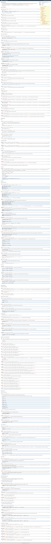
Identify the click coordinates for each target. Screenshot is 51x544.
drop (2, 192)
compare (20, 479)
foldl (2, 70)
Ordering (8, 505)
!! (13, 537)
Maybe (6, 168)
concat (11, 48)
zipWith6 (4, 370)
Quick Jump (45, 0)
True (21, 99)
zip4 (3, 347)
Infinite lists (42, 11)
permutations (4, 64)
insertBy (6, 472)
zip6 (3, 352)
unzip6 (3, 386)
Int (6, 31)
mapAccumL (4, 143)
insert (9, 510)
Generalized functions (43, 20)
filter (2, 305)
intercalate (3, 48)
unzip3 (3, 378)
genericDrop (10, 197)
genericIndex (20, 317)
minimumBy (29, 116)
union (3, 444)
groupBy (7, 251)
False (15, 99)
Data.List (17, 3)
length (4, 32)
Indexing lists (42, 16)
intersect (4, 449)
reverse (3, 41)
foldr (2, 83)
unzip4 (3, 381)
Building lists (42, 9)
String (5, 415)
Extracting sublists (43, 13)
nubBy (3, 484)
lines (3, 409)
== (21, 320)
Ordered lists (42, 19)
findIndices (4, 333)
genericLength (22, 32)
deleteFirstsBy (8, 441)
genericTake (4, 529)
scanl (2, 122)
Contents (48, 0)
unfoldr (4, 169)
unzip (18, 378)
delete (10, 488)
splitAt (3, 200)
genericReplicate (26, 162)
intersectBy (4, 498)
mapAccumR (4, 146)
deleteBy (4, 488)
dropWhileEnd (4, 218)
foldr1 (2, 87)
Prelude (20, 524)
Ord (4, 115)
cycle (2, 165)
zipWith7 (4, 373)
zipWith (34, 365)
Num (4, 110)
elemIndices (4, 324)
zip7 (3, 355)
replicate (3, 162)
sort (3, 459)
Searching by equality (43, 15)
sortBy (19, 459)
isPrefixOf (4, 267)
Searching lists (42, 14)
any (8, 102)
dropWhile (3, 213)
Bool (5, 28)
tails (3, 260)
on (13, 479)
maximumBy (4, 513)
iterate (3, 151)
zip (18, 347)
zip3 (2, 344)
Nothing (39, 169)
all (8, 105)
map (13, 143)
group (3, 248)
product (4, 111)
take (13, 529)
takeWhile (3, 208)
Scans (42, 10)
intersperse (14, 48)
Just (48, 169)
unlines (3, 416)
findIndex (10, 333)
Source (46, 0)
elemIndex (4, 320)
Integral (6, 528)
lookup (2, 294)
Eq (5, 266)
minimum (3, 116)
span (2, 230)
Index (50, 0)
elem (2, 289)
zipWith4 (4, 365)
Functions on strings (43, 18)
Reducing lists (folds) (43, 8)
